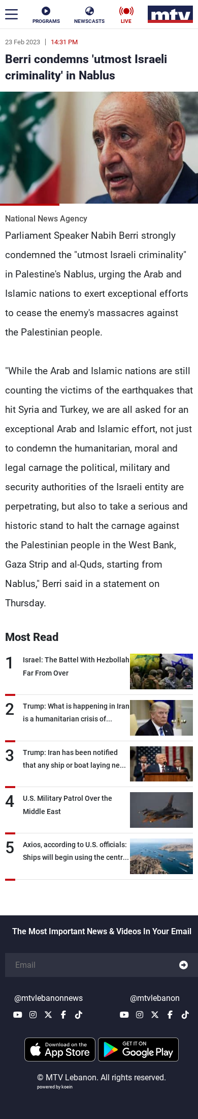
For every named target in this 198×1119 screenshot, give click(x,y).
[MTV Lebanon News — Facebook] (63, 1014)
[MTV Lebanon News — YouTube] (17, 1014)
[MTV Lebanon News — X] (48, 1014)
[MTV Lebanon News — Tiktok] (78, 1014)
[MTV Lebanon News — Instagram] (33, 1014)
